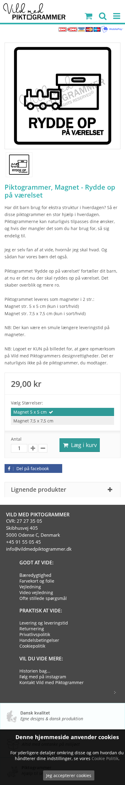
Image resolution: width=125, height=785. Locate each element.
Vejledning (30, 587)
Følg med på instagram (42, 677)
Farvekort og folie (36, 581)
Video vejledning (36, 592)
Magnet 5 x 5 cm (30, 412)
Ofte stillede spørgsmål (43, 598)
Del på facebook (32, 468)
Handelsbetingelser (39, 640)
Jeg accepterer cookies (68, 775)
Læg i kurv (83, 445)
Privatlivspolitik (34, 634)
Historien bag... (34, 671)
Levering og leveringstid (43, 623)
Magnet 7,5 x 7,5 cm (33, 421)
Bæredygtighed (35, 575)
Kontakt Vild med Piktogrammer (51, 682)
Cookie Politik (105, 758)
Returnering (31, 629)
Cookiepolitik (32, 646)
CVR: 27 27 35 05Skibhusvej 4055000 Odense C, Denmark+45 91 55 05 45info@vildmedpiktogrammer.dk (39, 535)
